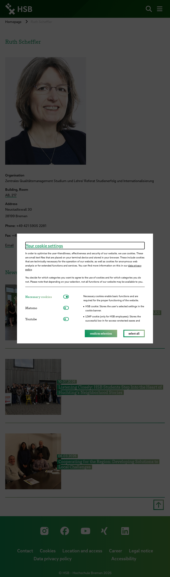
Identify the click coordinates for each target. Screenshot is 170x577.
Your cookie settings (44, 245)
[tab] (44, 296)
